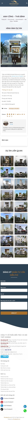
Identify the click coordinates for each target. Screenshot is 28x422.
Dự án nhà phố (19, 19)
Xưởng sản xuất (4, 366)
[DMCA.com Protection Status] (14, 356)
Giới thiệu (3, 363)
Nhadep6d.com (7, 417)
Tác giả (11, 124)
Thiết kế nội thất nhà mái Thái (8, 391)
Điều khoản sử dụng (5, 368)
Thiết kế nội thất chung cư (7, 378)
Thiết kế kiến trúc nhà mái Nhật (8, 387)
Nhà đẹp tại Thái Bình (14, 108)
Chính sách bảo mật (5, 370)
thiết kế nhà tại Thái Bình (17, 76)
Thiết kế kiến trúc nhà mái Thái (8, 385)
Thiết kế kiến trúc (5, 383)
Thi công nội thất (5, 389)
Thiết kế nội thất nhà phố (7, 381)
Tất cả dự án (11, 19)
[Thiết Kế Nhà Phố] (14, 3)
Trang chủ (3, 19)
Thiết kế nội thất (4, 376)
